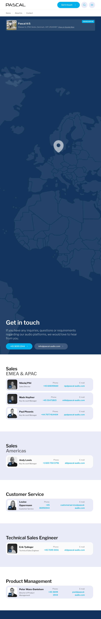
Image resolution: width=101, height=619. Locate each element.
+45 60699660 (50, 386)
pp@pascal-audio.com (74, 414)
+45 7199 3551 (51, 550)
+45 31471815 (50, 400)
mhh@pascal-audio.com (73, 400)
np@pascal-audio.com (74, 386)
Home (8, 13)
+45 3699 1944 (53, 593)
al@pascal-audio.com (75, 463)
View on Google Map (66, 27)
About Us (18, 13)
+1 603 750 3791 (51, 463)
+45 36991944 (44, 506)
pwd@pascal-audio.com (78, 593)
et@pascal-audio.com (75, 550)
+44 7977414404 (49, 414)
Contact (29, 13)
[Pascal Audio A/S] (16, 4)
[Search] (84, 5)
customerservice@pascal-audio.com (72, 506)
